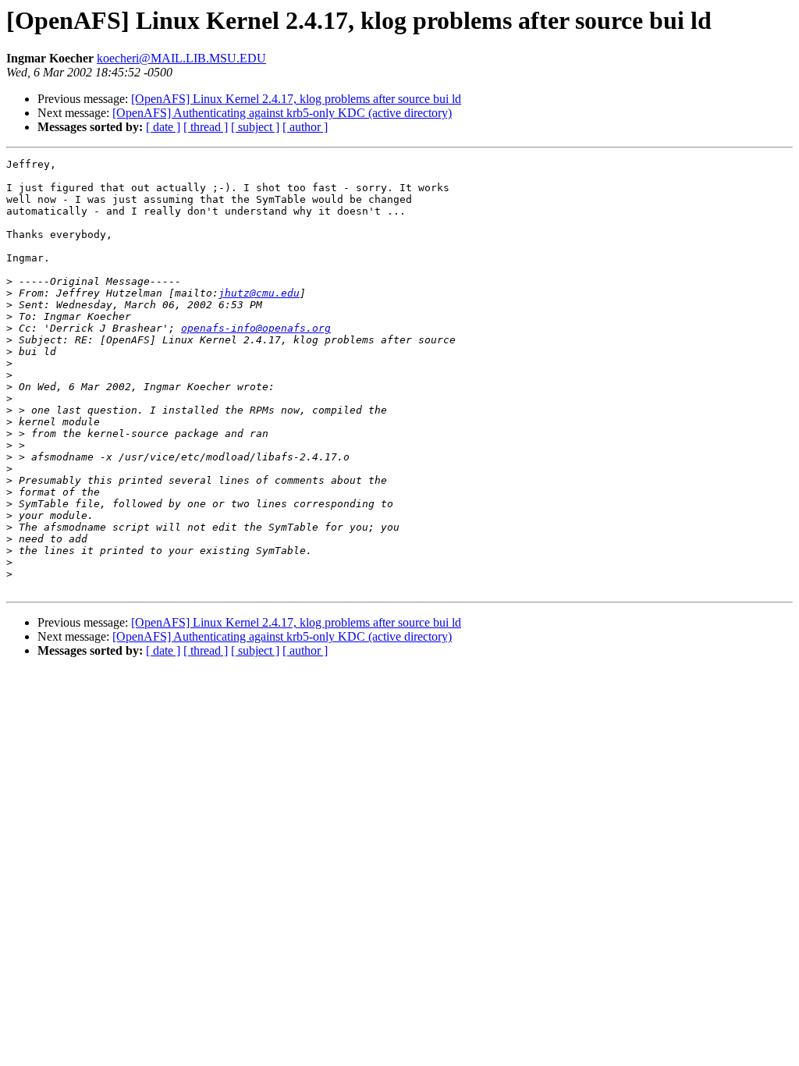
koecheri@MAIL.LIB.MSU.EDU (181, 58)
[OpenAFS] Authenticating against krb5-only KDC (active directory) (282, 112)
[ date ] (163, 126)
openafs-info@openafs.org (256, 328)
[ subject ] (255, 126)
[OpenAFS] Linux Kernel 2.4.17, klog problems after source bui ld (296, 98)
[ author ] (305, 126)
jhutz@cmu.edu (259, 293)
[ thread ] (205, 126)
